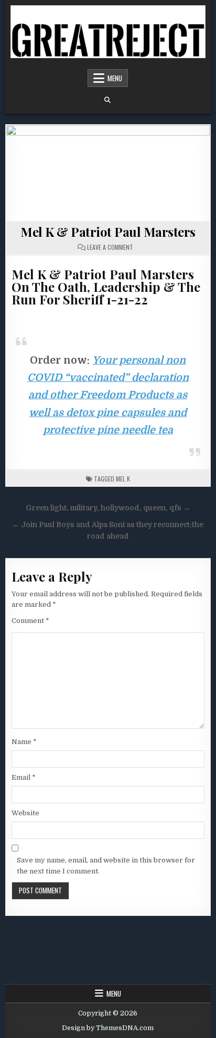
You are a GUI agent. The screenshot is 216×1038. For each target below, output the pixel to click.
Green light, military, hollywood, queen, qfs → (108, 508)
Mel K (123, 478)
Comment (30, 621)
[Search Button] (107, 100)
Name (24, 742)
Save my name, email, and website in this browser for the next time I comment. (106, 865)
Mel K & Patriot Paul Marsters (108, 231)
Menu (114, 78)
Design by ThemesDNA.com (108, 1028)
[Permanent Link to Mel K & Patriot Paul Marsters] (107, 173)
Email (24, 777)
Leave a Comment (110, 247)
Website (25, 813)
